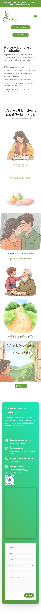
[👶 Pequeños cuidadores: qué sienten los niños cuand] (20, 276)
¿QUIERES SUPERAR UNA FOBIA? (24, 70)
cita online (20, 35)
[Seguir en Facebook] (6, 472)
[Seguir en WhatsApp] (19, 472)
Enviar (29, 595)
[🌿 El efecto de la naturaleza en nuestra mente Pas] (20, 361)
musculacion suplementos (13, 83)
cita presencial (20, 27)
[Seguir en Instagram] (15, 472)
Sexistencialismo (10, 80)
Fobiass (7, 70)
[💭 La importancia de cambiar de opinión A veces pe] (20, 319)
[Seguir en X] (11, 472)
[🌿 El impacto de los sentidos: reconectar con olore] (20, 191)
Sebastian (7, 89)
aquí (26, 470)
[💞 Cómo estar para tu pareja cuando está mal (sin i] (20, 234)
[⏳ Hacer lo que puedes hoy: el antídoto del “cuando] (20, 148)
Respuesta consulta (25, 80)
